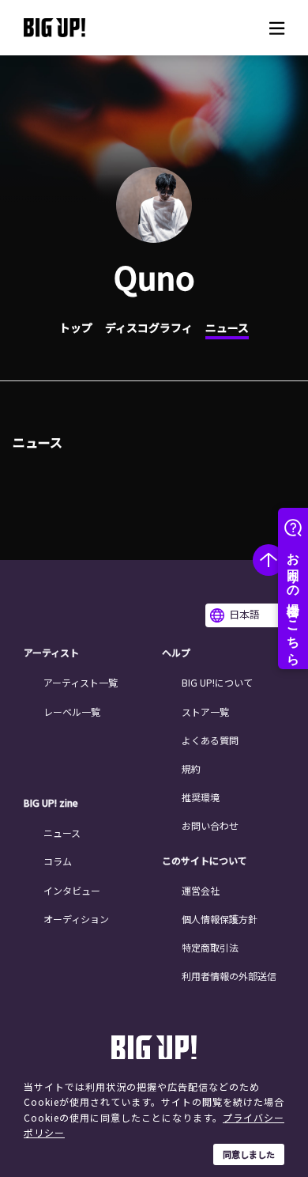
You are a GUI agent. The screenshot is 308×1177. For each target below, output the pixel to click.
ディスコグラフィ (149, 327)
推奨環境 (201, 797)
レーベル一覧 (71, 711)
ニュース (227, 327)
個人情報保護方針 (219, 918)
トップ (75, 327)
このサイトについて (204, 860)
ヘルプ (176, 652)
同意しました (249, 1154)
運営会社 (201, 890)
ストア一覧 (205, 711)
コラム (57, 861)
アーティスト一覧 (80, 682)
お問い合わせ (210, 825)
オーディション (76, 918)
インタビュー (71, 890)
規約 (191, 768)
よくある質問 (210, 740)
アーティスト (51, 652)
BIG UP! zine (51, 803)
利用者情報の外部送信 (229, 975)
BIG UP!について (217, 682)
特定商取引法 (210, 947)
